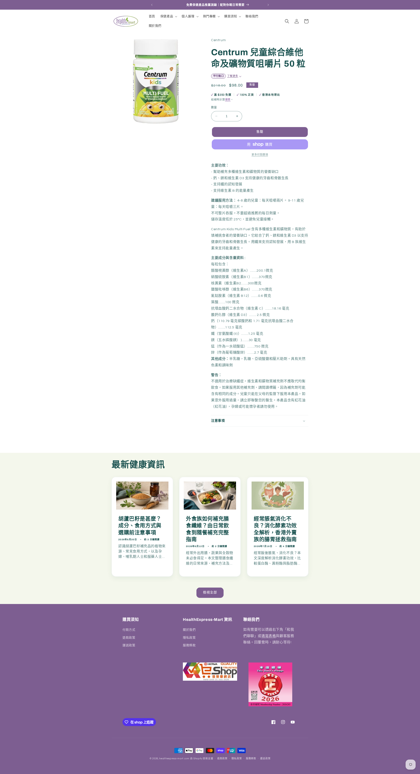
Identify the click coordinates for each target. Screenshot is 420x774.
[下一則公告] (268, 5)
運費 (228, 99)
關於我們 (189, 629)
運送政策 (128, 645)
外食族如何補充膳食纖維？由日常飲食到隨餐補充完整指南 (207, 529)
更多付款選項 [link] (260, 154)
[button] (168, 16)
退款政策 (128, 637)
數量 (214, 107)
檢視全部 (210, 592)
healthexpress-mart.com (174, 758)
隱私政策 (189, 637)
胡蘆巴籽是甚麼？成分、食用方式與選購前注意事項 (139, 525)
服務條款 (189, 645)
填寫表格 (268, 636)
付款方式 (128, 629)
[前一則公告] (152, 5)
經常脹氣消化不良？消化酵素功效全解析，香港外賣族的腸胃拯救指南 (275, 529)
